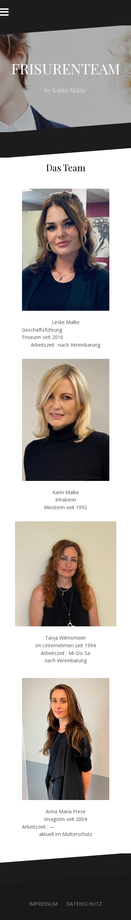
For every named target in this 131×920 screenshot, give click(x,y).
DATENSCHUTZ (84, 903)
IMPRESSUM (43, 903)
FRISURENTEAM (65, 68)
